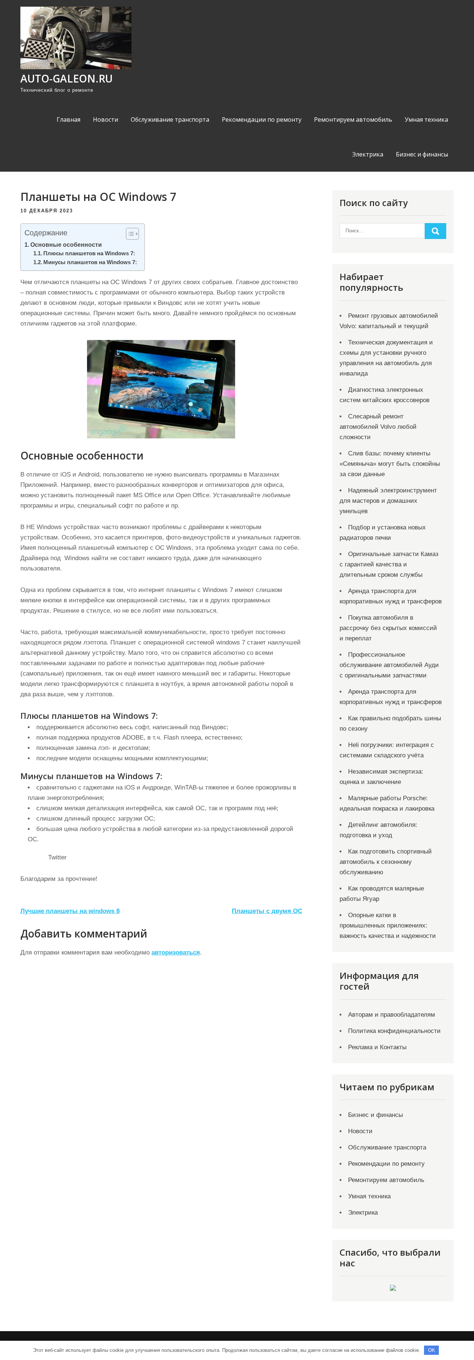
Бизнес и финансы (422, 154)
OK (431, 1350)
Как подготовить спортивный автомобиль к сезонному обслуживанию (386, 862)
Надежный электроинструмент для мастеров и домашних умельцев (388, 501)
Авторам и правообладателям (391, 1014)
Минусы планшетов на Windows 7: (90, 262)
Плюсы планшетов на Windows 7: (89, 253)
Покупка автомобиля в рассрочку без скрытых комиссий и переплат (388, 628)
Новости (105, 119)
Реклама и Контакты (377, 1047)
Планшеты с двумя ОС (267, 911)
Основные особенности (66, 244)
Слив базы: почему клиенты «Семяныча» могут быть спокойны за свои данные (390, 464)
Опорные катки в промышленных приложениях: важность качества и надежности (388, 925)
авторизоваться (175, 952)
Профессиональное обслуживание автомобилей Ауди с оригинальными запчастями (389, 665)
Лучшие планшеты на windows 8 (70, 911)
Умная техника (426, 119)
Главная (68, 119)
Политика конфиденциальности (394, 1030)
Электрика (367, 154)
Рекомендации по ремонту (261, 119)
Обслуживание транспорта (170, 119)
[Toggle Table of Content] (128, 234)
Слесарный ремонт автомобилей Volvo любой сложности (378, 427)
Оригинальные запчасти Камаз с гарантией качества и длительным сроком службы (389, 564)
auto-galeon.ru (66, 78)
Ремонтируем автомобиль (353, 119)
